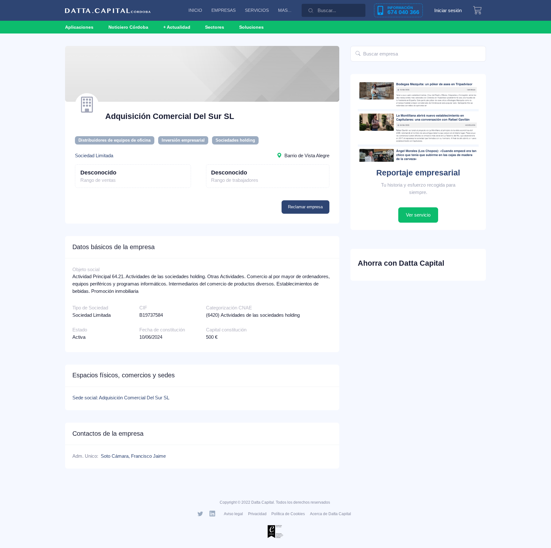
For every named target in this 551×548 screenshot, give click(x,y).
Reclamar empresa (305, 206)
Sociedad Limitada (94, 155)
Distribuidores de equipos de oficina (114, 140)
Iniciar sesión (448, 10)
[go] (358, 54)
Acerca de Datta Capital (330, 514)
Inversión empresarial (183, 140)
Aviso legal (233, 514)
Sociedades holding (235, 140)
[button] (177, 27)
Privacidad (257, 514)
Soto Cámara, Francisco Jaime (133, 456)
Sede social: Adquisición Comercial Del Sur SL (120, 397)
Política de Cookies (288, 514)
